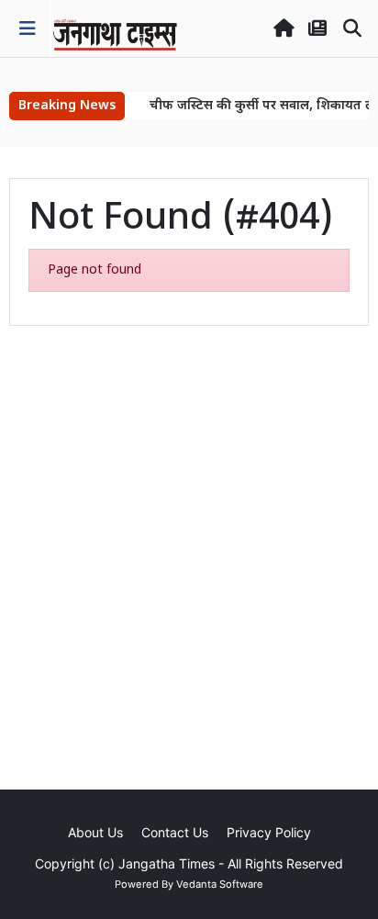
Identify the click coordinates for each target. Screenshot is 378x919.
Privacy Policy (269, 832)
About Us (95, 832)
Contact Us (174, 832)
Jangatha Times (166, 863)
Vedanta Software (219, 884)
